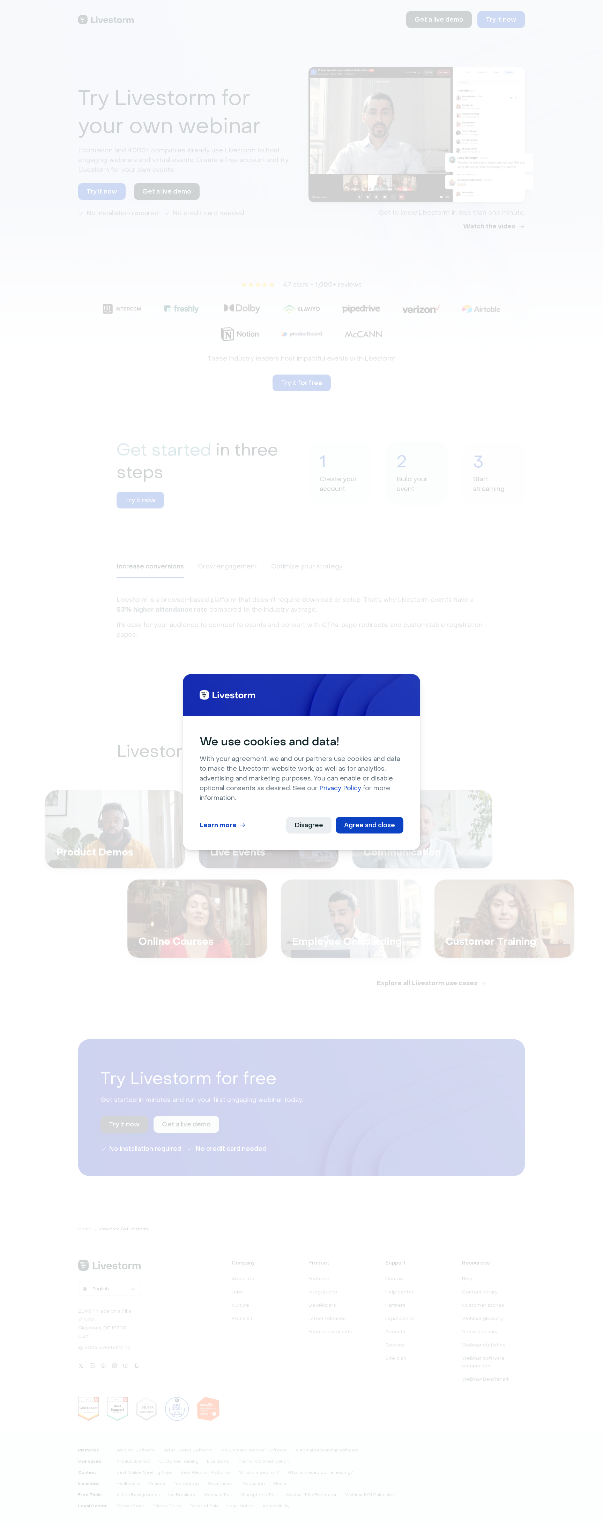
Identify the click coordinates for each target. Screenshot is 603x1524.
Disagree (309, 825)
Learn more (218, 825)
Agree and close (369, 825)
